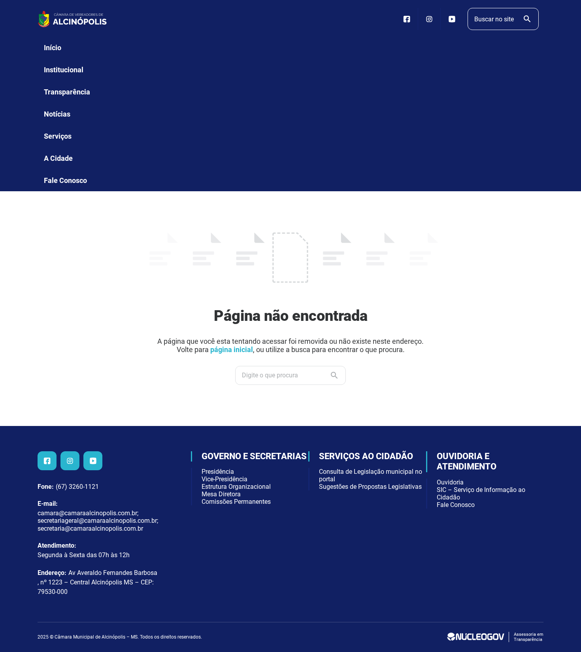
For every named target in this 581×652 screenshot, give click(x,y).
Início (52, 47)
